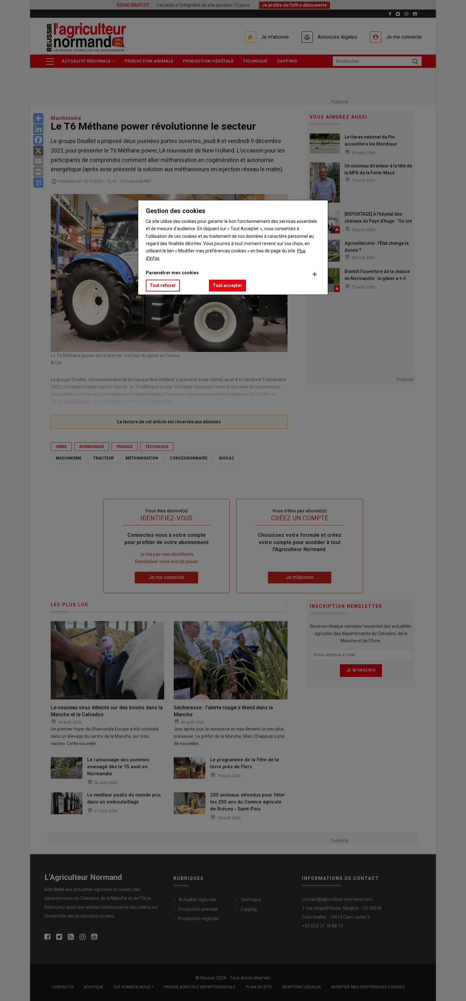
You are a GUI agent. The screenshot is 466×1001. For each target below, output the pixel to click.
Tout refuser (163, 285)
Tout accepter (227, 285)
